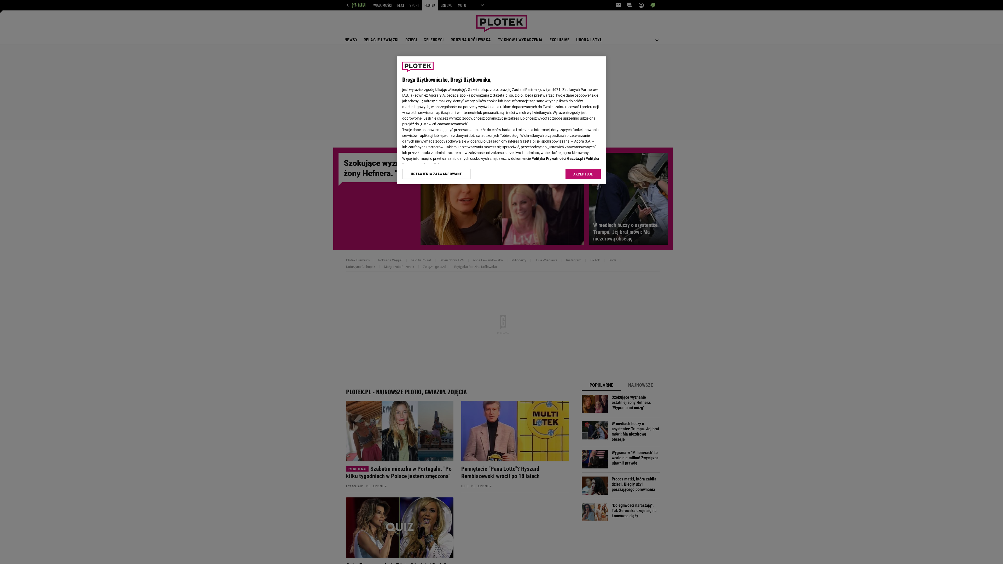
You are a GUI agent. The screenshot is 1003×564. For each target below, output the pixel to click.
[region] (501, 120)
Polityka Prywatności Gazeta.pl (557, 158)
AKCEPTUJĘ (583, 174)
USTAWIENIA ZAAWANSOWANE (436, 174)
